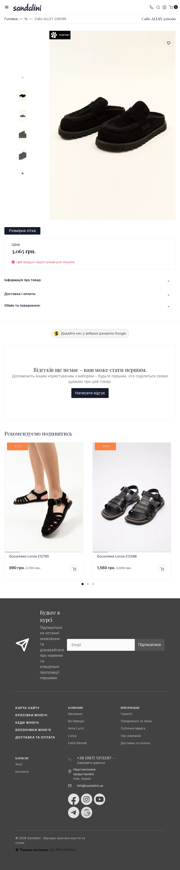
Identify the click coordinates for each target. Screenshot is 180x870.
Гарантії (126, 714)
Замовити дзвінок (91, 763)
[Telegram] (73, 812)
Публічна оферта (133, 728)
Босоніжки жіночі (33, 730)
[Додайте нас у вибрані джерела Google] (86, 812)
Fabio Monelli (77, 743)
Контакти (22, 771)
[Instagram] (86, 799)
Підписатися (149, 644)
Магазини (75, 714)
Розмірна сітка (22, 230)
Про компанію (131, 736)
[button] (82, 584)
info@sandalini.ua (90, 785)
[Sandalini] (27, 7)
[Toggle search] (158, 7)
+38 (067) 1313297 (94, 758)
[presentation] (23, 77)
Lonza (72, 736)
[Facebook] (73, 799)
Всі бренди (76, 721)
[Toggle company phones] (151, 7)
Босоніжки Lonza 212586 (117, 556)
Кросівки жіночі (31, 715)
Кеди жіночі (27, 722)
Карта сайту (27, 708)
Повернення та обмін (136, 721)
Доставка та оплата (35, 737)
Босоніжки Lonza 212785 (29, 556)
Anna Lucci (76, 728)
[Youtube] (99, 799)
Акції (18, 764)
